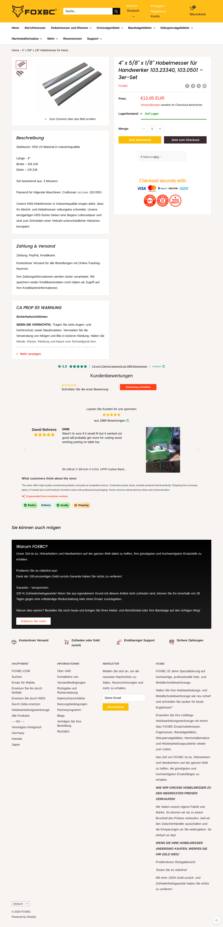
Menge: (123, 128)
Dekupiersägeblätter (175, 27)
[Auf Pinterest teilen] (193, 86)
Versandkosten (150, 104)
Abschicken (115, 707)
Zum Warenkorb (140, 140)
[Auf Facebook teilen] (187, 86)
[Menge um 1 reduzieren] (144, 129)
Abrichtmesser (35, 27)
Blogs (61, 715)
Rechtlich (63, 731)
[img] (111, 415)
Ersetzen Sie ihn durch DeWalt (27, 690)
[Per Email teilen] (204, 86)
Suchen (17, 676)
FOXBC (123, 85)
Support (93, 38)
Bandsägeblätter (140, 27)
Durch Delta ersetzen (26, 704)
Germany (18, 733)
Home (15, 50)
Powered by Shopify (24, 916)
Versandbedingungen (71, 682)
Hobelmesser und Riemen (69, 27)
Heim (15, 27)
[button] (25, 450)
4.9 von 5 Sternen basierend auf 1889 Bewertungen (119, 366)
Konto (155, 16)
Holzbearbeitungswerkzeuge (29, 709)
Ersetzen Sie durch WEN (28, 698)
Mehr (51, 38)
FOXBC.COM (21, 671)
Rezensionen (72, 38)
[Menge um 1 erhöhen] (160, 129)
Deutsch (18, 903)
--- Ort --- (18, 721)
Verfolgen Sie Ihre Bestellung (69, 723)
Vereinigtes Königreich (27, 727)
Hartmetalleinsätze (25, 38)
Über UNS (64, 671)
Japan (16, 744)
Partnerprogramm (69, 709)
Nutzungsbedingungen (72, 704)
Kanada (17, 738)
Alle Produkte (21, 715)
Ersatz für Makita (23, 682)
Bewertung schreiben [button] (138, 387)
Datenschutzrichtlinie (71, 698)
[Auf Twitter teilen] (199, 86)
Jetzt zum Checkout (185, 140)
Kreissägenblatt (108, 27)
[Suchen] (116, 11)
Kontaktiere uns (67, 676)
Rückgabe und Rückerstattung (67, 690)
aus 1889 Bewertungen (109, 420)
